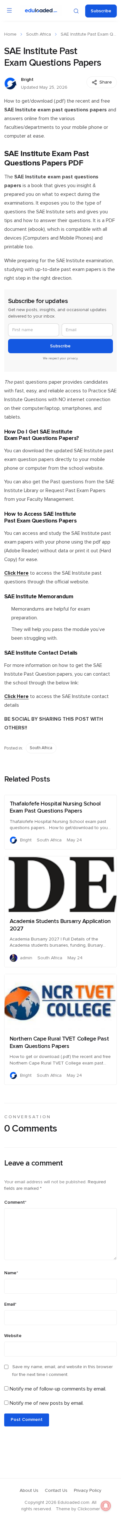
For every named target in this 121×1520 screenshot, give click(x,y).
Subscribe (101, 11)
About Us (29, 1490)
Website (13, 1336)
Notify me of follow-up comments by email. (58, 1388)
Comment (15, 1202)
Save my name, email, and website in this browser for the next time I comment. (62, 1371)
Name (11, 1273)
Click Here (16, 573)
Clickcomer (88, 1509)
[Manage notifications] (106, 1506)
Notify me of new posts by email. (47, 1403)
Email (10, 1304)
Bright (27, 79)
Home (10, 34)
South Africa (38, 34)
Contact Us (56, 1490)
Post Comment (27, 1419)
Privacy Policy (87, 1490)
